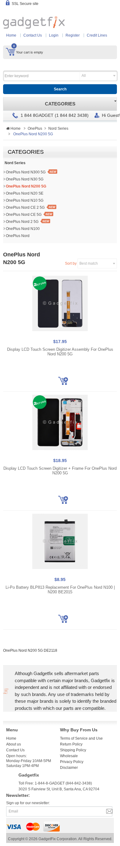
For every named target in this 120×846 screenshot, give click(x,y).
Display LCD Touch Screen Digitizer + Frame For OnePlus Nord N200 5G (60, 471)
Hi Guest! (111, 115)
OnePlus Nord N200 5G (26, 186)
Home (11, 35)
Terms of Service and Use (81, 738)
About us (13, 744)
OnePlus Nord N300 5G (26, 172)
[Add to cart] (63, 381)
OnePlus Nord (18, 236)
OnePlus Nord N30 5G (24, 179)
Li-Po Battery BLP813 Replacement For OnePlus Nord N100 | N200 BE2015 (60, 590)
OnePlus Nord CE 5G (24, 214)
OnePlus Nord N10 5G (24, 200)
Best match (88, 263)
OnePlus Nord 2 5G (22, 221)
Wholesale (69, 756)
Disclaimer (69, 767)
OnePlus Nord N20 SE (24, 193)
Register (73, 35)
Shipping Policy (73, 750)
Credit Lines (97, 35)
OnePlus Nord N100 (23, 229)
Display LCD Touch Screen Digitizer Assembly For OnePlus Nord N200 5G (60, 352)
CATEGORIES (60, 103)
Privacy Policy (71, 762)
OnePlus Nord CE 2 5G (25, 207)
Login (53, 35)
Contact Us (32, 35)
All (84, 75)
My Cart (10, 51)
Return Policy (71, 744)
